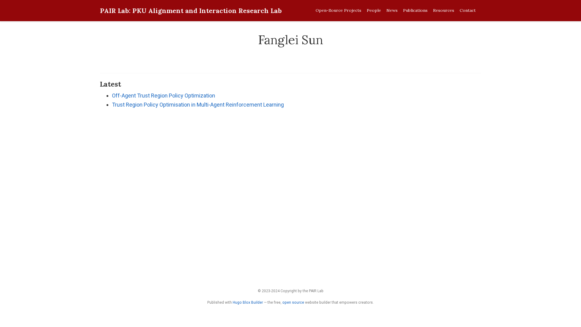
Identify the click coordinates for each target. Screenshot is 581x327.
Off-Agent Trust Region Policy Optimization (163, 95)
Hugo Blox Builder (248, 302)
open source (293, 302)
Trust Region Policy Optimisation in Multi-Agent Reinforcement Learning (198, 104)
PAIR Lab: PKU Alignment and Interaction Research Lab (191, 10)
